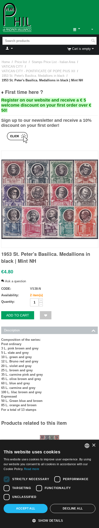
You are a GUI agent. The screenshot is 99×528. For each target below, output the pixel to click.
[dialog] (49, 484)
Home (6, 62)
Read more (31, 469)
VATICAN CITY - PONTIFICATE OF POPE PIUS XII (38, 71)
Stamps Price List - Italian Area (53, 62)
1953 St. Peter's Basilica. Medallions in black (33, 75)
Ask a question (15, 281)
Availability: (10, 295)
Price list (21, 62)
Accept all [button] (25, 508)
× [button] (93, 445)
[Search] (93, 41)
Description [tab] (12, 330)
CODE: (6, 288)
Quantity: (8, 301)
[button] (49, 520)
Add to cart (17, 315)
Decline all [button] (73, 508)
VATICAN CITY (12, 66)
